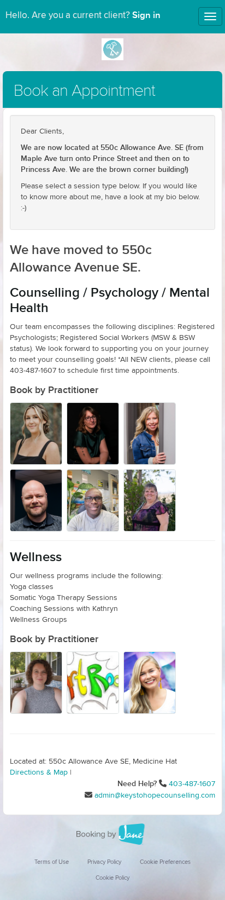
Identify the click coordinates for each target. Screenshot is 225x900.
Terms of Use (51, 862)
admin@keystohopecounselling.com (154, 795)
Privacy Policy (104, 862)
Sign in (146, 15)
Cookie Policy (112, 878)
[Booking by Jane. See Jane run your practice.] (112, 834)
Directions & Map (39, 772)
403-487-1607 (192, 784)
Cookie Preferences (165, 862)
